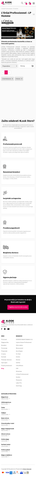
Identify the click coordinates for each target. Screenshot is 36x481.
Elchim (18, 357)
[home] (6, 3)
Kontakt (3, 357)
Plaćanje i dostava (6, 360)
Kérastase (19, 371)
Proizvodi (4, 339)
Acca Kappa (19, 351)
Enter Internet (27, 469)
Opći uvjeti (4, 362)
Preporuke (4, 351)
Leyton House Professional (23, 342)
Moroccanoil (19, 348)
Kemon (18, 360)
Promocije (4, 348)
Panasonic (19, 380)
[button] (33, 3)
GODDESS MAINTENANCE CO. (24, 339)
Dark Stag (19, 386)
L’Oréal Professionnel (22, 374)
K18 (17, 368)
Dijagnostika (5, 342)
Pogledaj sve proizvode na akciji (18, 307)
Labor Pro (19, 383)
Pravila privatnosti (6, 365)
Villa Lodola (19, 345)
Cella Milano (19, 365)
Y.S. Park (18, 354)
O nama (3, 354)
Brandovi (3, 345)
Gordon (18, 377)
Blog (2, 368)
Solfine (18, 362)
